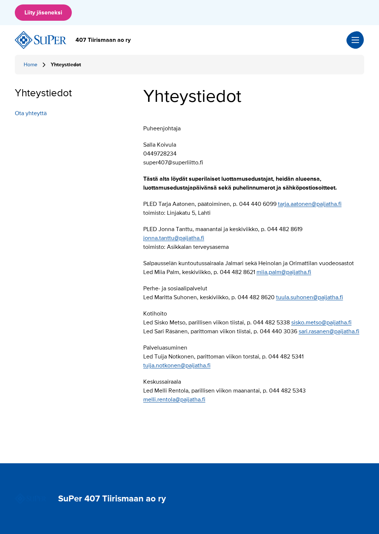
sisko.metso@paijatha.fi (321, 322)
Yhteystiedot (43, 93)
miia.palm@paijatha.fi (283, 272)
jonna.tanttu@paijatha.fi (173, 238)
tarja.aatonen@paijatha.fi (310, 204)
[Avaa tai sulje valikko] (355, 40)
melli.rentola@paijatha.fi (174, 399)
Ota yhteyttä (31, 113)
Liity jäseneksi (43, 12)
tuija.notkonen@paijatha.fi (177, 365)
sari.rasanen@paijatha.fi (329, 331)
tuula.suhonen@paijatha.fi (309, 297)
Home (30, 64)
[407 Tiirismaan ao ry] (41, 40)
